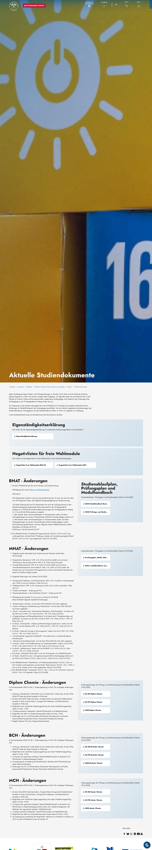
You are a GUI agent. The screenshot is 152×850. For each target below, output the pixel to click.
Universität (20, 387)
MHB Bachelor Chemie (93, 763)
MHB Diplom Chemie (92, 710)
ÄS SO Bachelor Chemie (94, 747)
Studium (69, 387)
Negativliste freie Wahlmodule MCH (72, 465)
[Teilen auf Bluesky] (127, 834)
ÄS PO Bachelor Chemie (94, 755)
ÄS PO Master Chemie (93, 800)
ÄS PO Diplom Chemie (93, 702)
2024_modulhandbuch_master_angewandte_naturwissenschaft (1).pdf (97, 565)
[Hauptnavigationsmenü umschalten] (138, 6)
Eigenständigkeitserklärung (26, 436)
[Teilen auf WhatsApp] (131, 834)
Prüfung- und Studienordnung (39, 490)
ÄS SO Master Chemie (93, 792)
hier (51, 401)
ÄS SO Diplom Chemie (93, 694)
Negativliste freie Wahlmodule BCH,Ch (31, 465)
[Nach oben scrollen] (147, 836)
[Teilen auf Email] (138, 834)
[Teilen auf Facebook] (124, 834)
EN (116, 4)
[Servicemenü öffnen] (147, 845)
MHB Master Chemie (92, 808)
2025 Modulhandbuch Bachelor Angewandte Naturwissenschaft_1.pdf (97, 504)
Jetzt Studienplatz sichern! (34, 5)
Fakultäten (29, 387)
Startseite (12, 387)
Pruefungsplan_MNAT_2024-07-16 (97, 557)
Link (27, 415)
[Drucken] (142, 834)
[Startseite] (14, 6)
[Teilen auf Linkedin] (134, 834)
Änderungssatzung (37, 597)
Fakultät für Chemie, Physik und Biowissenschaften (49, 387)
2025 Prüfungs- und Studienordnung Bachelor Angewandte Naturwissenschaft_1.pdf (97, 512)
